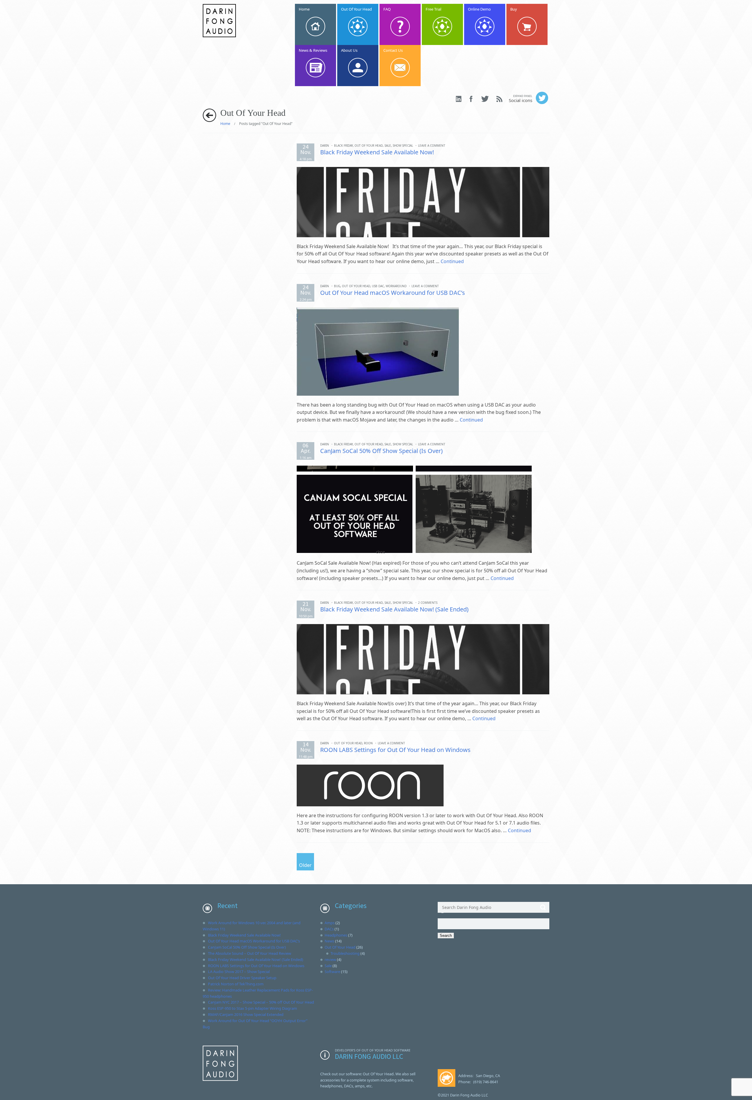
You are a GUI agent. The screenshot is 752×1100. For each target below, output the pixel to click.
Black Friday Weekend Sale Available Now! (377, 152)
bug (337, 286)
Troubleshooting (345, 953)
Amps (330, 922)
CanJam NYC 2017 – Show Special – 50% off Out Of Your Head (261, 1002)
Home (225, 123)
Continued (452, 261)
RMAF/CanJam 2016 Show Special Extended (245, 1014)
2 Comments (427, 603)
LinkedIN (459, 99)
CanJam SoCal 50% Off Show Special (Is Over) (381, 451)
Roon (368, 743)
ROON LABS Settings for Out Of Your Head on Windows (395, 750)
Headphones (336, 935)
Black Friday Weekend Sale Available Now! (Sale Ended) (394, 609)
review (330, 959)
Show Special (403, 145)
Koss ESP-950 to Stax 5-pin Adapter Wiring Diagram (252, 1008)
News (329, 941)
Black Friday (343, 145)
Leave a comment (431, 145)
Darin (324, 145)
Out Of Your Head (369, 145)
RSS (499, 99)
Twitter (485, 99)
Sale (388, 145)
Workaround (396, 286)
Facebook (471, 99)
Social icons (520, 98)
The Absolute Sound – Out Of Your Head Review (249, 953)
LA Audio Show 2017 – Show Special (239, 971)
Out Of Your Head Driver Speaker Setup (242, 977)
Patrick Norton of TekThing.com (235, 984)
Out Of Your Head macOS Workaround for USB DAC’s (392, 293)
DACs (329, 929)
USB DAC (378, 286)
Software (332, 971)
